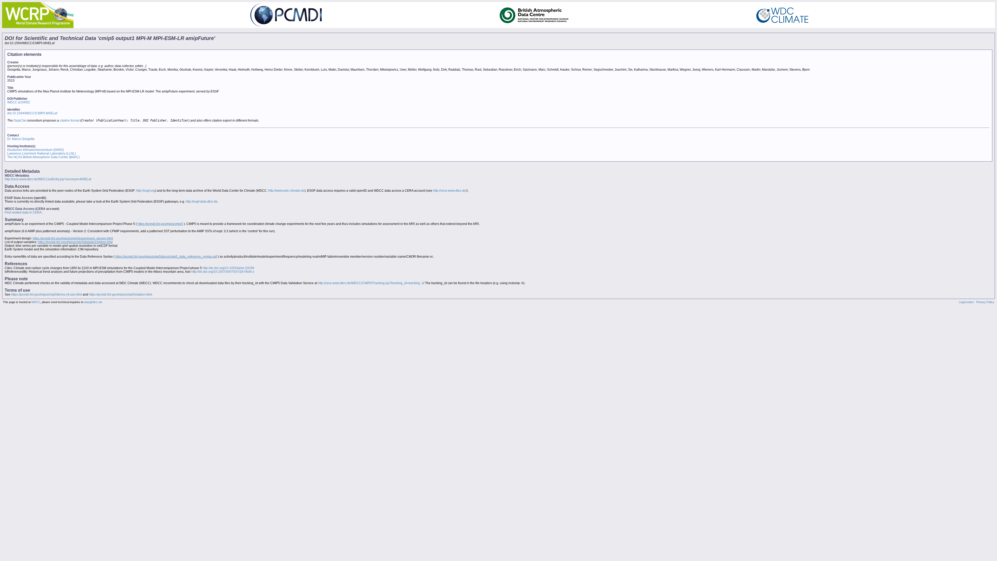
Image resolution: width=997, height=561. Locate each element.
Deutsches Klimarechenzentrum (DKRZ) (35, 150)
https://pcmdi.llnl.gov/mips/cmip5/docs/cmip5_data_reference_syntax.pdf (166, 256)
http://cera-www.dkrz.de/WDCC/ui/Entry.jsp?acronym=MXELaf (48, 179)
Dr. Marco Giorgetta (21, 139)
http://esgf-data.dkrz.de (202, 201)
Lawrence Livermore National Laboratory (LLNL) (41, 153)
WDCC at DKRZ (18, 102)
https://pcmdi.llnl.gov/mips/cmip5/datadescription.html (75, 242)
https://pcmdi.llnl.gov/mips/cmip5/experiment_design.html (73, 238)
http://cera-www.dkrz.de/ (450, 190)
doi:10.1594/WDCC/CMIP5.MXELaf (32, 113)
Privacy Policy (985, 302)
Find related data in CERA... (24, 212)
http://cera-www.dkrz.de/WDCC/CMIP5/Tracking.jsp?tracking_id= (371, 283)
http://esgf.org (145, 190)
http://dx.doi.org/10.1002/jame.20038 (228, 268)
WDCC (35, 302)
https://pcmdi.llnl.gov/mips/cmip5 (160, 224)
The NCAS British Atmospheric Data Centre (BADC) (43, 157)
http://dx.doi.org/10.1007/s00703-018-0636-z (222, 271)
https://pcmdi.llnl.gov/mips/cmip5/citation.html (120, 294)
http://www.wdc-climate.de (286, 190)
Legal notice (966, 302)
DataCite (20, 120)
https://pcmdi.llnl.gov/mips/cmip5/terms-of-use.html (46, 294)
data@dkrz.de (93, 302)
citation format (69, 120)
